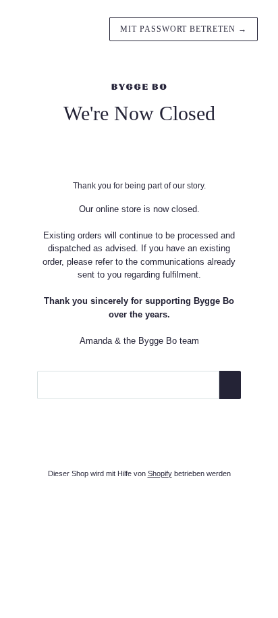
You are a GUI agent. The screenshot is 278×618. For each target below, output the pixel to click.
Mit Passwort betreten (183, 29)
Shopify (160, 473)
